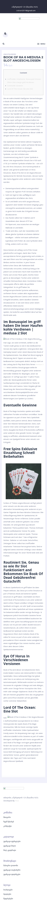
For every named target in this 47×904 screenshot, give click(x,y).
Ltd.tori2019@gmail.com (25, 10)
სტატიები (7, 894)
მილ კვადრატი (9, 850)
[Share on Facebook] (6, 770)
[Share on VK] (18, 770)
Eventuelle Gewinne (15, 85)
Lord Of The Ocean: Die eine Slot (20, 89)
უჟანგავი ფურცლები (12, 841)
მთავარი (7, 817)
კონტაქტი (7, 826)
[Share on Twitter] (12, 770)
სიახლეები (8, 889)
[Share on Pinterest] (23, 770)
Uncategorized (9, 54)
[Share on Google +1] (29, 770)
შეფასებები (8, 898)
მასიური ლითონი (10, 865)
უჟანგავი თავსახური (11, 870)
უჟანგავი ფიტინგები (11, 874)
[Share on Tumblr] (40, 770)
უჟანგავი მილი (9, 846)
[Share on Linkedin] (35, 770)
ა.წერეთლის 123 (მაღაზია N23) (25, 7)
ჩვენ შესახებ (8, 821)
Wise (17, 800)
